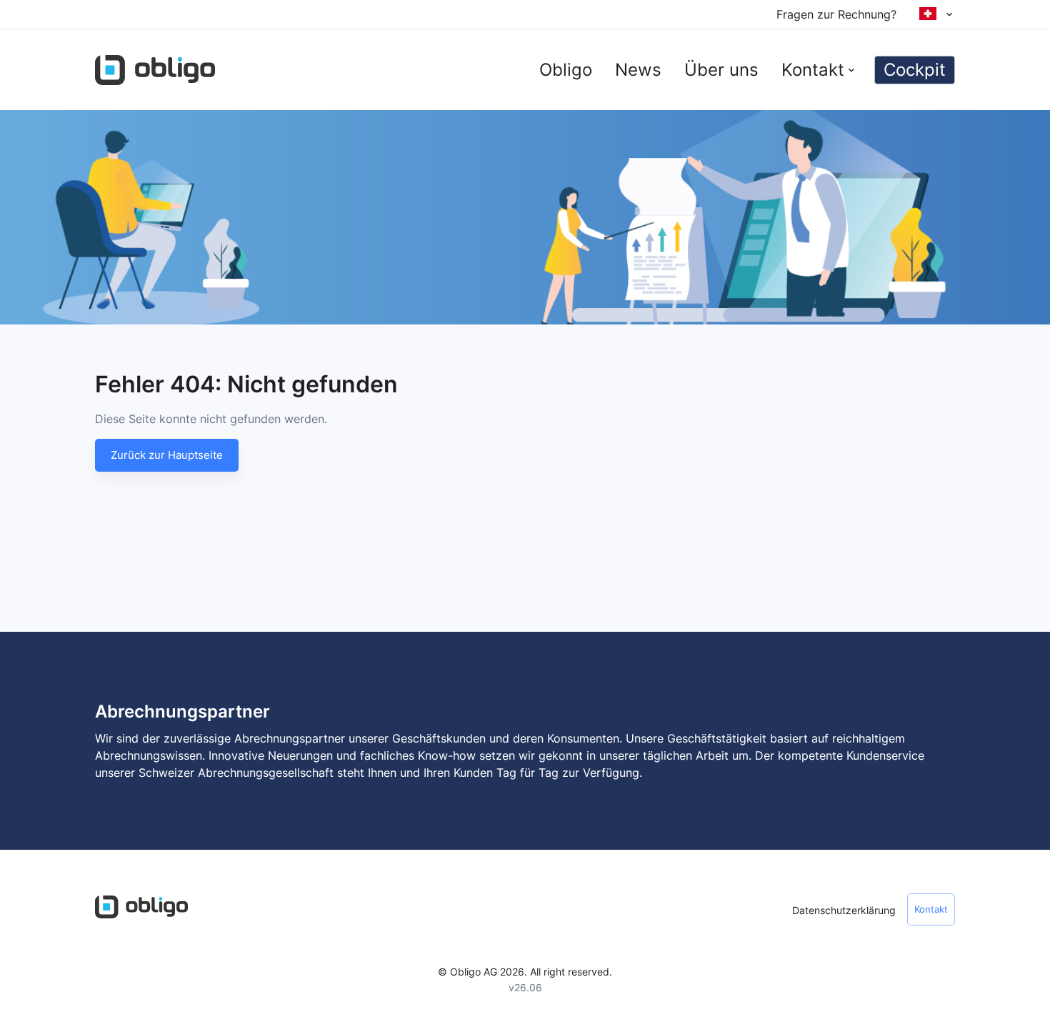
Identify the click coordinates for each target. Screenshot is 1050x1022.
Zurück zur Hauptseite (167, 455)
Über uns (721, 69)
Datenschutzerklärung (844, 910)
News (638, 69)
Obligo (565, 69)
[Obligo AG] (155, 70)
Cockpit (915, 69)
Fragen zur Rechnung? (836, 14)
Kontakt (931, 909)
